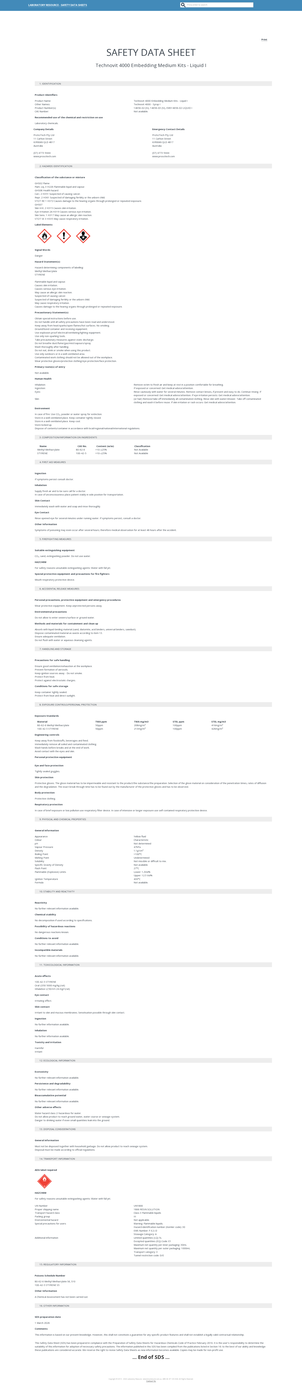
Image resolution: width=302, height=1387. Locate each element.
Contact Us (151, 1381)
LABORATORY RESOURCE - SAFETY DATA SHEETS (57, 5)
